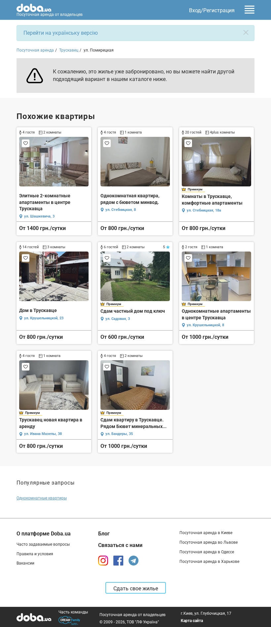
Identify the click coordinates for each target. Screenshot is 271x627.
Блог (104, 533)
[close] (246, 32)
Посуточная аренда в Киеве (205, 532)
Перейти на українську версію (60, 33)
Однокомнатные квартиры (42, 498)
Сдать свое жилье (135, 588)
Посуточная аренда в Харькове (209, 561)
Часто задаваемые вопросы (43, 544)
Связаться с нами (120, 545)
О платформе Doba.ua (44, 533)
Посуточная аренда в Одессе (206, 552)
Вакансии (25, 563)
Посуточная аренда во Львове (208, 542)
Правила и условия (35, 554)
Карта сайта (192, 620)
